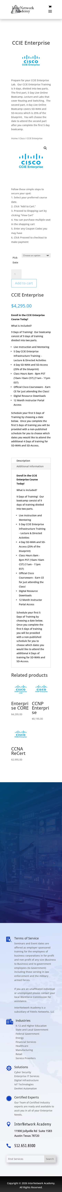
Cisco (22, 138)
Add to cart (24, 283)
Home (14, 138)
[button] (45, 148)
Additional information (30, 466)
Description (23, 460)
